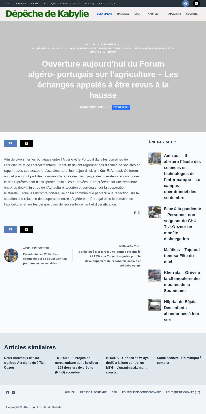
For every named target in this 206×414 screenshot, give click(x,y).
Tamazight (174, 13)
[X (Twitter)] (196, 3)
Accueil (69, 392)
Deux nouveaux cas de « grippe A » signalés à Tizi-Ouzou (24, 362)
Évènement (104, 13)
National (123, 13)
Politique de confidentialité (62, 3)
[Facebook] (185, 3)
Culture (192, 13)
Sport (138, 13)
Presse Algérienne (27, 3)
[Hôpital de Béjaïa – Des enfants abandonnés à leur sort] (154, 305)
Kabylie (153, 13)
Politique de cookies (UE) (100, 3)
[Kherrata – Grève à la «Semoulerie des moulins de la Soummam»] (154, 276)
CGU (8, 3)
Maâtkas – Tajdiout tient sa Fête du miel (182, 255)
